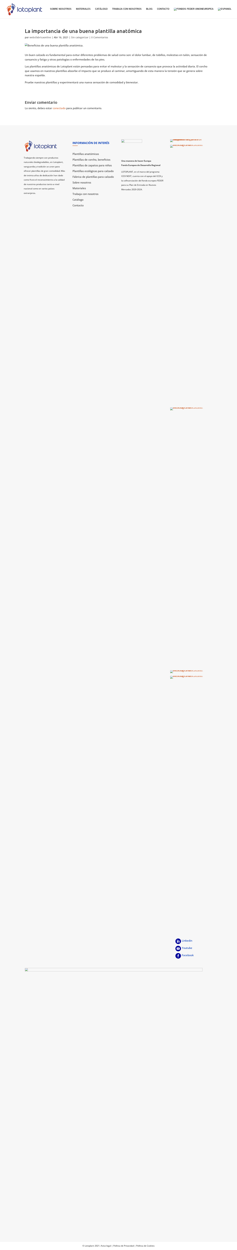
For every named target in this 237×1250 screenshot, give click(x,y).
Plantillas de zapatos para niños (92, 165)
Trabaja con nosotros (127, 9)
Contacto (163, 9)
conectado (59, 108)
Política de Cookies (145, 1245)
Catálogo (101, 9)
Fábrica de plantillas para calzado (93, 176)
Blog (149, 9)
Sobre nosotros (60, 9)
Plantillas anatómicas (86, 154)
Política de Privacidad (123, 1245)
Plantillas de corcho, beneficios (91, 159)
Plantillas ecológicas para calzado (93, 171)
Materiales (83, 9)
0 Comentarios (99, 37)
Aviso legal (106, 1245)
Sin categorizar (79, 37)
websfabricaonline (40, 37)
